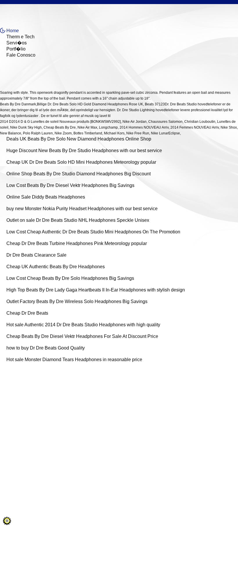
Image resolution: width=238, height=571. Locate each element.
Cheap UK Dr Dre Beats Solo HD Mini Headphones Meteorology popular (81, 162)
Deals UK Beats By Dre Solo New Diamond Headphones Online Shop (78, 138)
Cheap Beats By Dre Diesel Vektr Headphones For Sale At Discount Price (82, 336)
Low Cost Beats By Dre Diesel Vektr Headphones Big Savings (70, 185)
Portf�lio (16, 48)
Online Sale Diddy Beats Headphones (45, 196)
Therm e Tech (20, 36)
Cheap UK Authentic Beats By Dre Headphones (55, 266)
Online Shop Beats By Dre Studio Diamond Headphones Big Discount (78, 173)
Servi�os (16, 42)
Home (12, 30)
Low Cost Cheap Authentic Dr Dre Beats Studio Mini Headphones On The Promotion (93, 231)
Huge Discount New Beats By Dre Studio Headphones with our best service (84, 150)
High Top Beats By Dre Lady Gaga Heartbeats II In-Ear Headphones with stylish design (95, 289)
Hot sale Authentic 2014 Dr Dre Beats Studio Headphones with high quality (83, 324)
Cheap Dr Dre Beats (27, 313)
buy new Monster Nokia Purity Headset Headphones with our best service (82, 208)
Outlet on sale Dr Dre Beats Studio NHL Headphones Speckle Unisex (77, 220)
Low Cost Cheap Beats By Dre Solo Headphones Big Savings (70, 278)
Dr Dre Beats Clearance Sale (36, 255)
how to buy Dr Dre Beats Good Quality (45, 347)
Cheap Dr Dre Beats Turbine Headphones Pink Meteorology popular (76, 243)
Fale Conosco (20, 55)
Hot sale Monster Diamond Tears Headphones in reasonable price (74, 359)
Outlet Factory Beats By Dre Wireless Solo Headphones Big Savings (76, 301)
